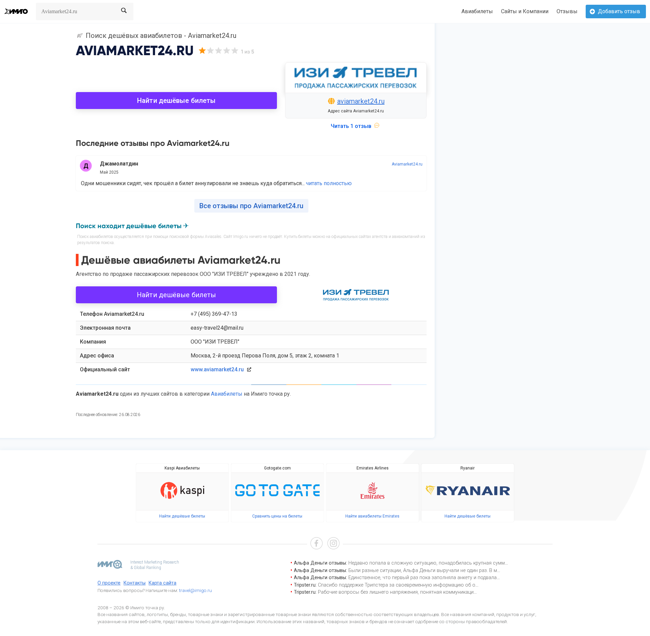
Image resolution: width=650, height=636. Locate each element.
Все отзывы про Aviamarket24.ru (251, 206)
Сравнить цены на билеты (277, 516)
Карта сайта (162, 583)
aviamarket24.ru (361, 101)
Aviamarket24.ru (407, 164)
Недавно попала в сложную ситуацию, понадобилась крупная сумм (426, 563)
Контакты (135, 583)
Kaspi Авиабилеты (182, 468)
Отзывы (567, 11)
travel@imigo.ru (195, 590)
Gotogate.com (277, 468)
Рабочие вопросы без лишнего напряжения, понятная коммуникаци (396, 592)
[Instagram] (333, 544)
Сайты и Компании (524, 11)
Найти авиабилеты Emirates (372, 516)
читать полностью (329, 183)
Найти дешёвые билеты (176, 100)
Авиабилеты (477, 11)
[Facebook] (316, 544)
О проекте (109, 583)
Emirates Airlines (372, 468)
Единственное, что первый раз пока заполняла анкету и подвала (422, 577)
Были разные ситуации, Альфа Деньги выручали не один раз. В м (422, 570)
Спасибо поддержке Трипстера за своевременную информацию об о (396, 585)
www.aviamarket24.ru (217, 369)
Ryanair (467, 468)
